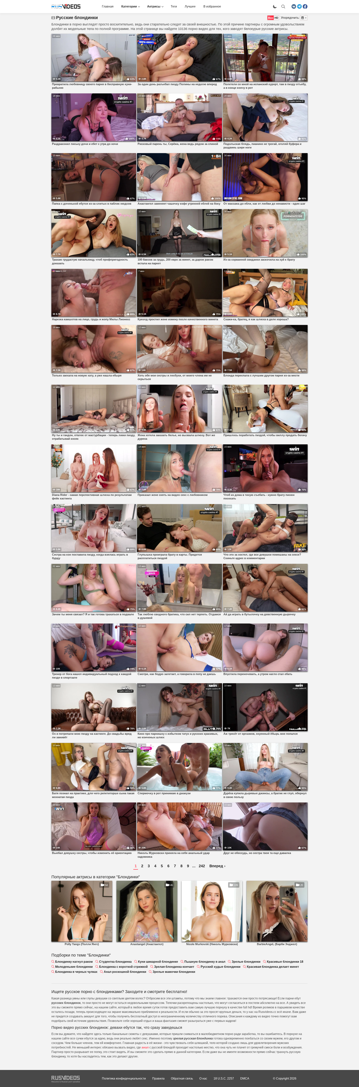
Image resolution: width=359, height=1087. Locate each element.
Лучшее (190, 6)
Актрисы (153, 6)
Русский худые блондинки (220, 966)
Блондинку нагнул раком (74, 961)
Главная (107, 6)
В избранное (212, 6)
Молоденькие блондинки (74, 966)
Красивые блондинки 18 (285, 961)
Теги (174, 6)
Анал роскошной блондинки (125, 971)
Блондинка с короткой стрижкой (123, 966)
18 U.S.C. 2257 (224, 1078)
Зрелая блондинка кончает (174, 966)
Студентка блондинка (115, 961)
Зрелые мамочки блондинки (174, 971)
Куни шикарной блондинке (158, 961)
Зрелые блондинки (246, 961)
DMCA (244, 1078)
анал (145, 1047)
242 (202, 866)
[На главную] (64, 6)
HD (276, 17)
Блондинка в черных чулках (76, 971)
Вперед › (217, 866)
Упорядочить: (290, 17)
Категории (129, 6)
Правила (158, 1078)
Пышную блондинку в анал (204, 961)
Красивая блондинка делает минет (273, 966)
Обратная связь (182, 1078)
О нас (203, 1078)
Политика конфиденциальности (124, 1078)
